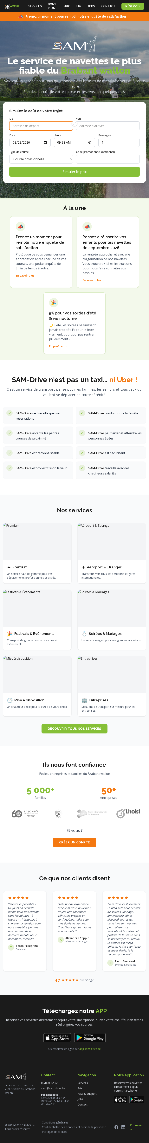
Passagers (104, 135)
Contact (108, 6)
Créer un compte (74, 842)
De (11, 118)
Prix (66, 6)
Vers (78, 118)
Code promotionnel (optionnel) (95, 152)
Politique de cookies (54, 1132)
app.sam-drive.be (90, 1049)
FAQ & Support (87, 1093)
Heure (57, 135)
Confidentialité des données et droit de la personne (74, 1127)
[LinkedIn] (123, 1127)
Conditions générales (55, 1122)
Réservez (132, 6)
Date (12, 135)
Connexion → (137, 1127)
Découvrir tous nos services (74, 729)
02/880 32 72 (49, 1083)
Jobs (91, 6)
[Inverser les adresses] (74, 123)
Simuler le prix (74, 171)
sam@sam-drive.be (53, 1088)
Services (35, 6)
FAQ (78, 6)
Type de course (19, 152)
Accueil (16, 6)
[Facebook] (116, 1127)
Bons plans (52, 6)
